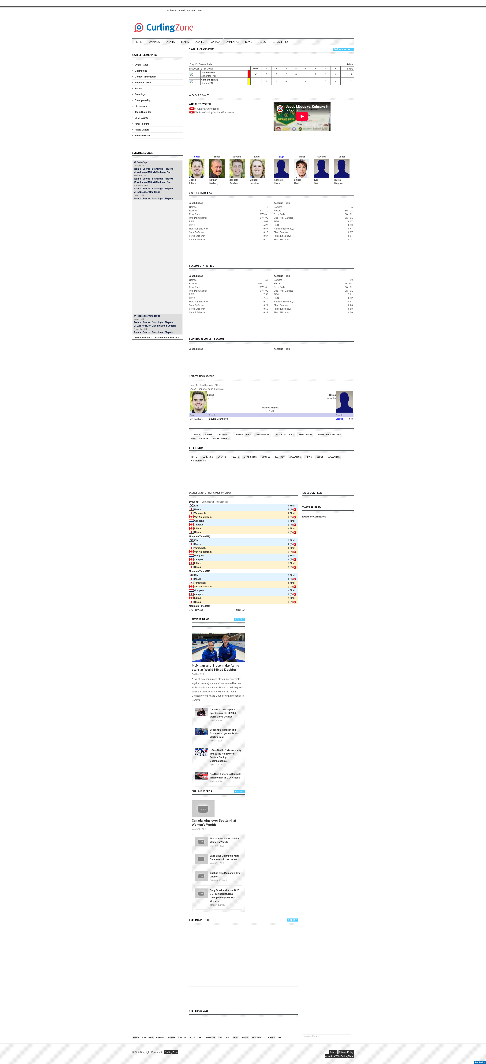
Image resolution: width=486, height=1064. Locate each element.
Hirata (197, 532)
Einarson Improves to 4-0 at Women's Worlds (225, 840)
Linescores (141, 106)
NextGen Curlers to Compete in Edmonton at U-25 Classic (225, 775)
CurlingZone (171, 1052)
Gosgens (199, 520)
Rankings (154, 42)
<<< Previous (196, 610)
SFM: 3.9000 (141, 117)
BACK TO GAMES (200, 95)
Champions (141, 70)
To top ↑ (480, 1062)
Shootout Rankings (328, 434)
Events (170, 42)
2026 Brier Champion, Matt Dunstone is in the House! (224, 857)
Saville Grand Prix (218, 418)
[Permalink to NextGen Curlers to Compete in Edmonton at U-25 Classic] (201, 776)
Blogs (262, 42)
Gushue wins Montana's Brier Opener (225, 874)
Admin (350, 64)
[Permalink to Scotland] (201, 731)
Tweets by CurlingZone (314, 516)
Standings (140, 94)
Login (199, 10)
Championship (142, 100)
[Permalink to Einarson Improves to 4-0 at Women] (201, 841)
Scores (199, 42)
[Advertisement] (157, 257)
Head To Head (142, 135)
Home (138, 42)
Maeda (197, 509)
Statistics (250, 456)
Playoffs (169, 168)
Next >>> (241, 610)
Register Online (143, 82)
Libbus (197, 528)
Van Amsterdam (203, 517)
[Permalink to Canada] (201, 712)
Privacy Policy (346, 1052)
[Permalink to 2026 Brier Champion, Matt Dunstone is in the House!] (201, 858)
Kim (196, 505)
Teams (185, 42)
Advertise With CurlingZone (339, 1056)
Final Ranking (142, 123)
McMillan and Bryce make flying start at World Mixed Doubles (215, 667)
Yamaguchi (200, 513)
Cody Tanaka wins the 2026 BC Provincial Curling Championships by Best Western (224, 895)
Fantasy (215, 42)
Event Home (141, 64)
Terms (333, 1052)
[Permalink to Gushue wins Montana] (201, 876)
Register (191, 10)
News (248, 42)
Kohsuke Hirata (209, 79)
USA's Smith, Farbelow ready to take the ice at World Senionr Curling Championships (225, 755)
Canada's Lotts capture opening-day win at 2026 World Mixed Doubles (223, 713)
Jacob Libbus (208, 72)
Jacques (199, 524)
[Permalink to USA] (201, 752)
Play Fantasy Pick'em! (167, 337)
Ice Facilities (280, 42)
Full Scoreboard (143, 337)
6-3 (351, 418)
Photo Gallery (142, 129)
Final (292, 505)
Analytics (232, 42)
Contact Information (145, 76)
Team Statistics (143, 112)
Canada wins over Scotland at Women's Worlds (214, 822)
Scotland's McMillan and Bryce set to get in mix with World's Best (224, 733)
